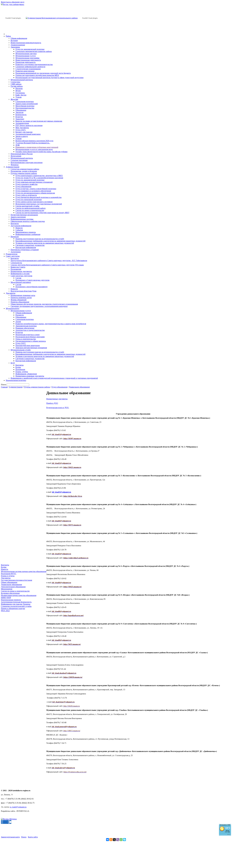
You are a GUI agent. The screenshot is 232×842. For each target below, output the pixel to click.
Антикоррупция (22, 123)
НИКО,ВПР (6, 598)
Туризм (18, 97)
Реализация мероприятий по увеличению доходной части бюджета (43, 73)
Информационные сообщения (27, 234)
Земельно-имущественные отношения (31, 348)
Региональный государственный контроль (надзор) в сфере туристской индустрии (49, 77)
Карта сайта (33, 837)
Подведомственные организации (24, 215)
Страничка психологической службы (16, 606)
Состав (18, 278)
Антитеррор (16, 252)
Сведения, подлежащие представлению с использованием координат (39, 306)
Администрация (12, 167)
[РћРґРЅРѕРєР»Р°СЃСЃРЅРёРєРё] (110, 839)
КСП (13, 363)
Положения (20, 369)
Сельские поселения (19, 160)
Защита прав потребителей (26, 104)
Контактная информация (25, 247)
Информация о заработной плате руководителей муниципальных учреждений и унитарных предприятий (54, 378)
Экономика (15, 47)
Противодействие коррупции (27, 345)
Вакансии (15, 237)
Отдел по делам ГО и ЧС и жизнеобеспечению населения (39, 178)
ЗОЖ (17, 145)
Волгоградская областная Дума (23, 291)
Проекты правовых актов (21, 298)
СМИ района (16, 84)
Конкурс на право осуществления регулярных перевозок (38, 121)
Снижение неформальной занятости (30, 67)
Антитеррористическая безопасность (16, 602)
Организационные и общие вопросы (30, 341)
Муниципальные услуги (25, 56)
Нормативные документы (21, 271)
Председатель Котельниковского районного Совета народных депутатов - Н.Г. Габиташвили (49, 260)
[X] (114, 839)
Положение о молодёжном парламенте (31, 287)
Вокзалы (19, 88)
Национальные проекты (11, 600)
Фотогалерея (16, 156)
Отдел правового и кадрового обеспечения (33, 191)
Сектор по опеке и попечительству (29, 210)
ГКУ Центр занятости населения (28, 125)
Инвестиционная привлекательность (26, 43)
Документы (10, 293)
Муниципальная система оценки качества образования (23, 571)
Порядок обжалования (20, 302)
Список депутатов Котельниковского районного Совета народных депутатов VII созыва (47, 265)
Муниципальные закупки (26, 54)
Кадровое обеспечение (10, 593)
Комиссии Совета (18, 267)
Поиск (23, 837)
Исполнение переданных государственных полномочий (38, 204)
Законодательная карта (10, 837)
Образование (20, 110)
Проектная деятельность (25, 62)
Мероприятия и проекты (25, 232)
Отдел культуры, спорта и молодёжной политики (35, 189)
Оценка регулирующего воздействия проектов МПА (37, 75)
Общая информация (19, 38)
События (19, 230)
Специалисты (16, 263)
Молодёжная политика (24, 106)
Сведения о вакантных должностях (30, 245)
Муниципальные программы (27, 58)
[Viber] (117, 839)
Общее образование (9, 582)
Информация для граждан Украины (15, 604)
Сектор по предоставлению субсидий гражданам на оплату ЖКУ (42, 213)
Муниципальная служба (21, 350)
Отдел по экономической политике (29, 49)
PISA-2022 (5, 611)
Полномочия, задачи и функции (24, 171)
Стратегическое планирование (28, 69)
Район (8, 36)
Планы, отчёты (21, 372)
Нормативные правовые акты (23, 295)
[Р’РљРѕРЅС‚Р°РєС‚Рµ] (107, 839)
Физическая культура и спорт (27, 335)
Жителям (14, 99)
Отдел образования (23, 186)
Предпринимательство (24, 108)
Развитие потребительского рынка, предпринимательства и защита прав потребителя (50, 324)
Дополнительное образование (13, 587)
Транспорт (19, 119)
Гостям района (17, 86)
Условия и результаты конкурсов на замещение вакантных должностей (44, 243)
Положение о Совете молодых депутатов (32, 280)
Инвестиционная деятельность (28, 60)
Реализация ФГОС (8, 574)
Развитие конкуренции (24, 71)
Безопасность (20, 115)
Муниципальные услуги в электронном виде (34, 149)
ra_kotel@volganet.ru (18, 807)
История (14, 40)
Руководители (11, 254)
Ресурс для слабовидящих (13, 4)
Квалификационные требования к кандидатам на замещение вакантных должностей (50, 241)
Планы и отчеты (7, 576)
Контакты (15, 223)
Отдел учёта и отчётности (26, 195)
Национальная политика (16, 380)
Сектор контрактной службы (27, 206)
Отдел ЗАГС (20, 130)
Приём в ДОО (52, 403)
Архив (18, 321)
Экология (19, 112)
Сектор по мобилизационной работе (30, 208)
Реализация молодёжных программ (30, 337)
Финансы (14, 165)
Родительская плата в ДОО (57, 408)
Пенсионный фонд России (22, 154)
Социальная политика (24, 101)
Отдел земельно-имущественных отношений (34, 182)
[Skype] (124, 839)
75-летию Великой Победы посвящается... (32, 143)
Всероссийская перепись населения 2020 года (34, 141)
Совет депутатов (13, 256)
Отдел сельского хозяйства (26, 184)
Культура (19, 117)
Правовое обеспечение (24, 328)
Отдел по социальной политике (28, 199)
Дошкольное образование (79, 387)
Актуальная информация (21, 226)
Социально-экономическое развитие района (33, 51)
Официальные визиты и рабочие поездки (28, 221)
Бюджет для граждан (24, 132)
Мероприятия (6, 589)
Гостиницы (20, 93)
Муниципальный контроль (22, 80)
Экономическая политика (26, 326)
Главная (4, 387)
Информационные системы (22, 219)
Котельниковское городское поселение (27, 162)
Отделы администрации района (24, 173)
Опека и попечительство (25, 339)
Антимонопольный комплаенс (28, 134)
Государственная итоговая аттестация (16, 580)
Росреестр (19, 315)
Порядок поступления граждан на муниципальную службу (39, 239)
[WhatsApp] (121, 839)
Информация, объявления (26, 374)
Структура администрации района (25, 169)
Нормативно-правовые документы (29, 376)
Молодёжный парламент (21, 282)
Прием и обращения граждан (13, 608)
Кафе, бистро (20, 95)
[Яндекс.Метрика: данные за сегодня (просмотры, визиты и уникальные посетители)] (9, 819)
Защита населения (18, 217)
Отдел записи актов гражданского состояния (33, 202)
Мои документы (22, 128)
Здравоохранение (18, 45)
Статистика (15, 82)
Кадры (18, 367)
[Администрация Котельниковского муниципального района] (13, 29)
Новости (19, 228)
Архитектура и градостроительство (30, 330)
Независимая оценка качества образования (18, 595)
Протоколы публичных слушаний (25, 250)
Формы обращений (18, 300)
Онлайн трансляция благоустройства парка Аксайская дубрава (41, 152)
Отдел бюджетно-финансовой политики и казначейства (38, 197)
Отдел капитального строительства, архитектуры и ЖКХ (39, 176)
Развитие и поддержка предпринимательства (34, 64)
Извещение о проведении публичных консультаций (36, 147)
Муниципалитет (12, 308)
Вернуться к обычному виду (12, 2)
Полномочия (16, 269)
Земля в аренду (21, 136)
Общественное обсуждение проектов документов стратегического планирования (44, 304)
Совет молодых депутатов (21, 276)
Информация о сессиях (20, 274)
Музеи (18, 91)
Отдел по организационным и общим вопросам (35, 193)
